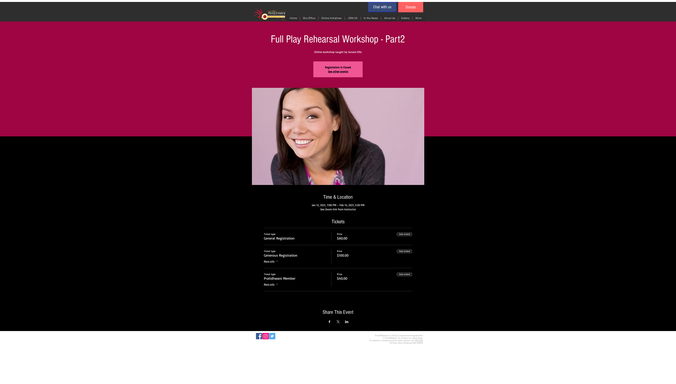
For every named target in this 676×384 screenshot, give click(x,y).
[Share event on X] (338, 321)
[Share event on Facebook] (329, 321)
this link (419, 340)
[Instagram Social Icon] (265, 336)
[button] (382, 7)
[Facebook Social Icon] (259, 336)
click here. (417, 338)
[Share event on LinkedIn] (346, 321)
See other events (338, 71)
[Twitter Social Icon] (272, 336)
